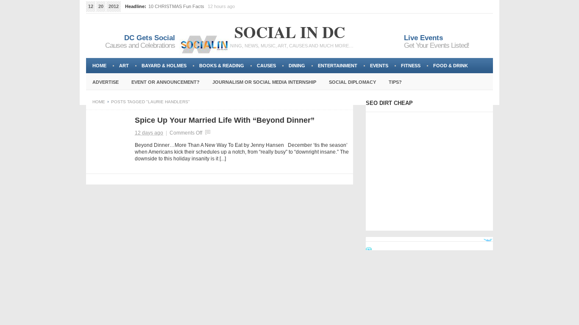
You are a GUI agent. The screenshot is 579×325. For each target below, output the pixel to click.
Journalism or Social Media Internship (264, 82)
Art (124, 65)
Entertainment (337, 65)
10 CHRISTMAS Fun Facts (176, 6)
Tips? (395, 82)
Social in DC (289, 32)
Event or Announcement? (165, 82)
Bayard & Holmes (164, 65)
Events (379, 65)
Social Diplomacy (352, 82)
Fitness (410, 65)
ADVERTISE (105, 82)
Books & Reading (221, 65)
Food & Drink (450, 65)
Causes (266, 65)
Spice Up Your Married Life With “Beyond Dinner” (225, 120)
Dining (297, 65)
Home (99, 65)
